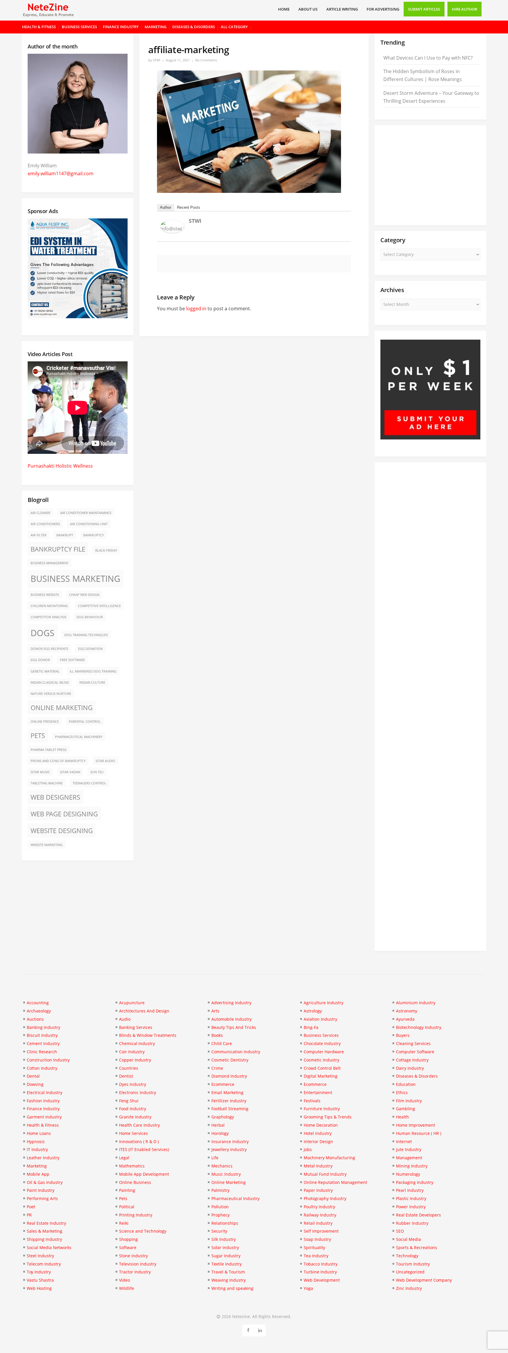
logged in (196, 308)
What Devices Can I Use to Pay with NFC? (428, 58)
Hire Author (464, 9)
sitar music (40, 772)
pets (38, 735)
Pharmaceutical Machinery (78, 737)
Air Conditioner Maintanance (85, 513)
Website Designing (62, 830)
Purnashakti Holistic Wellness (60, 466)
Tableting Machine (47, 783)
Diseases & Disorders (193, 26)
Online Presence (45, 722)
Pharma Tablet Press (48, 750)
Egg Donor (40, 660)
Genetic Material (45, 671)
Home (284, 9)
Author (165, 207)
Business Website (45, 595)
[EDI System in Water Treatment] (78, 316)
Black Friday (106, 550)
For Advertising (383, 9)
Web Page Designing (64, 814)
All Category (234, 26)
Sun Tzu (96, 772)
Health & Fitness (39, 26)
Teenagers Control (89, 783)
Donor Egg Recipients (49, 649)
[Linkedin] (260, 1329)
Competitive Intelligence (99, 606)
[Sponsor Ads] (430, 437)
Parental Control (85, 722)
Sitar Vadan (70, 772)
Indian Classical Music (50, 682)
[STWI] (172, 231)
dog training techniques (86, 635)
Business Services (79, 26)
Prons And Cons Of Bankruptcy (58, 761)
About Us (307, 9)
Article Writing (342, 9)
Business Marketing (75, 578)
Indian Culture (92, 682)
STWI (156, 60)
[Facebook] (248, 1329)
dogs (42, 633)
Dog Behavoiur (89, 617)
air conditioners (45, 524)
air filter (38, 535)
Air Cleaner (40, 513)
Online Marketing (62, 707)
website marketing (47, 845)
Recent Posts (188, 207)
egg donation (90, 649)
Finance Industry (121, 26)
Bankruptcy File (58, 549)
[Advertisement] (430, 175)
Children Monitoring (49, 606)
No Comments (206, 60)
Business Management (49, 563)
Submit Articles (424, 9)
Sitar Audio (105, 761)
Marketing (155, 26)
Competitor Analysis (48, 617)
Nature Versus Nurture (51, 694)
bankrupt (64, 535)
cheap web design (84, 595)
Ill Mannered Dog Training (93, 671)
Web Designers (55, 797)
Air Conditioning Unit (89, 524)
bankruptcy (93, 535)
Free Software (72, 660)
